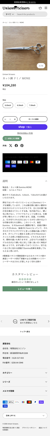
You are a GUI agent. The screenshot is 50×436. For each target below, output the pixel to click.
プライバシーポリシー (29, 428)
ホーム (5, 22)
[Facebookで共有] (16, 145)
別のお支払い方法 (25, 133)
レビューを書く (25, 288)
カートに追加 (33, 119)
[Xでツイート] (10, 145)
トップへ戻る (25, 331)
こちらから (31, 2)
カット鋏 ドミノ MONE (16, 22)
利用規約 (5, 430)
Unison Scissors (9, 74)
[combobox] (25, 14)
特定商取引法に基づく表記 (11, 428)
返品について (43, 428)
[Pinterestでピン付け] (22, 145)
